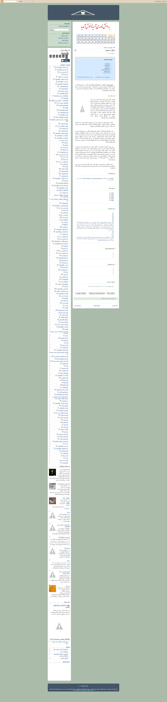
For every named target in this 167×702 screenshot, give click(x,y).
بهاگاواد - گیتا (66, 498)
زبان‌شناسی (65, 255)
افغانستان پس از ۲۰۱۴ (62, 103)
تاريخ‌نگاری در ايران (63, 161)
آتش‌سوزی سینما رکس (63, 483)
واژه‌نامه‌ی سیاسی (63, 434)
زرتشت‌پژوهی (64, 260)
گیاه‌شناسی (65, 387)
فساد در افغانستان (63, 326)
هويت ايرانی (64, 460)
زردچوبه (67, 586)
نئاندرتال (66, 424)
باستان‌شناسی (64, 130)
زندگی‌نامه (65, 267)
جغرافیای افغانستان (63, 183)
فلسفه (66, 329)
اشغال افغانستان (63, 93)
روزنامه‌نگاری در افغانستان (61, 241)
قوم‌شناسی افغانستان (62, 350)
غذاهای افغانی (64, 317)
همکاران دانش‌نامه (63, 37)
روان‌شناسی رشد (63, 238)
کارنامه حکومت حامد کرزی (61, 356)
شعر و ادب (65, 303)
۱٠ (89, 156)
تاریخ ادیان (65, 147)
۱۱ (109, 159)
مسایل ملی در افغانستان (61, 403)
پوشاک (66, 145)
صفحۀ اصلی (65, 40)
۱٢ (111, 168)
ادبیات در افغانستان (63, 81)
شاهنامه (66, 298)
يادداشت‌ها (107, 65)
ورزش (66, 443)
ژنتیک (66, 272)
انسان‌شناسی (64, 123)
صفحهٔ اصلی (96, 305)
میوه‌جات (65, 420)
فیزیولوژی (65, 340)
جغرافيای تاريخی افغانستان (61, 185)
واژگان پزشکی (64, 429)
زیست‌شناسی (64, 269)
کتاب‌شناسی (65, 370)
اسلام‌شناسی (64, 88)
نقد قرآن (65, 427)
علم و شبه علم (64, 312)
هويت (66, 458)
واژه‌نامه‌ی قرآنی (63, 439)
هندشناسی (65, 453)
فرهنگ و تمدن (64, 322)
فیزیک (66, 335)
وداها (68, 560)
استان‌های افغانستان (62, 84)
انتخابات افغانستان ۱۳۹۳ (61, 117)
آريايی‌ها (66, 74)
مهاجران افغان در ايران (62, 412)
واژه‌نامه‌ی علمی (63, 436)
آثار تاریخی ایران (63, 72)
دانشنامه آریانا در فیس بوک (60, 649)
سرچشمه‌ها (107, 71)
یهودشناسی (65, 462)
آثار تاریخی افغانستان (62, 69)
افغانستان (65, 98)
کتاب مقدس (65, 368)
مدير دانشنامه (64, 35)
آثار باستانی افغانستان (62, 67)
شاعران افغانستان (63, 293)
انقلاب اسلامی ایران (62, 126)
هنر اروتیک (65, 455)
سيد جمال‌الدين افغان (62, 291)
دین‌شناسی (65, 227)
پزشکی (66, 142)
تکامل (66, 166)
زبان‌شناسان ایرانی (63, 253)
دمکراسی (65, 222)
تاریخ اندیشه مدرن (63, 154)
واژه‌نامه (66, 431)
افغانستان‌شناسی (63, 105)
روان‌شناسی (65, 234)
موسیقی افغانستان (63, 410)
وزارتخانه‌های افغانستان (62, 448)
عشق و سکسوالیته (63, 310)
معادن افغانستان (63, 408)
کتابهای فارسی (64, 658)
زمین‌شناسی (65, 262)
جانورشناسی (64, 176)
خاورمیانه (65, 210)
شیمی (66, 305)
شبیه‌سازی (65, 300)
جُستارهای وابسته (105, 69)
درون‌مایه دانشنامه (63, 42)
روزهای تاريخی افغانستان (61, 243)
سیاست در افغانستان (62, 288)
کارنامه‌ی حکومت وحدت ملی (60, 361)
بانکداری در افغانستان (62, 135)
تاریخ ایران (65, 157)
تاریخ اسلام (65, 149)
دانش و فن (65, 217)
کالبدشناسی (65, 363)
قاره (67, 342)
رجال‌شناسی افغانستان (62, 229)
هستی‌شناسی (64, 450)
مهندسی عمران (64, 417)
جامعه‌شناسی (64, 173)
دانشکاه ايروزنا (64, 651)
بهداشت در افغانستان (62, 138)
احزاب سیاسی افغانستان (61, 79)
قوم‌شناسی (65, 347)
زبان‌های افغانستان (63, 257)
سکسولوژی (65, 279)
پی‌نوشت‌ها (107, 68)
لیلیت (68, 512)
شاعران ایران (64, 296)
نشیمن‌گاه (67, 548)
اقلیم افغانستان (64, 112)
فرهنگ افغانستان (63, 319)
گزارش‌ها (65, 380)
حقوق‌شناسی (64, 203)
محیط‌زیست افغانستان (62, 394)
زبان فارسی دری (63, 250)
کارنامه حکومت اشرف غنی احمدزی (58, 352)
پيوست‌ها (107, 66)
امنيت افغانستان (63, 114)
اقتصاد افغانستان (63, 110)
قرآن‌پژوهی (65, 345)
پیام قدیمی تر (77, 305)
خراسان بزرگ (64, 215)
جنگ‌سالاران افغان (63, 190)
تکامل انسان (64, 168)
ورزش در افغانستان (63, 446)
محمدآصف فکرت (63, 392)
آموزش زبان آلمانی (63, 76)
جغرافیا (66, 180)
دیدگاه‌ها (66, 224)
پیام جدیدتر (115, 305)
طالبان (66, 307)
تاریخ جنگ (65, 159)
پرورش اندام (64, 140)
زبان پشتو (65, 248)
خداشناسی (65, 212)
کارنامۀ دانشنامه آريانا (62, 358)
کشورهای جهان (64, 373)
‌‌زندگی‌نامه (107, 63)
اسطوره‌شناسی (64, 86)
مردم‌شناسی (64, 400)
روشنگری (65, 246)
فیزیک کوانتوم (64, 338)
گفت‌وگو (66, 382)
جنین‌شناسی (65, 192)
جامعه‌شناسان (64, 171)
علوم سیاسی (64, 315)
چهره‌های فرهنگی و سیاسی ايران (59, 199)
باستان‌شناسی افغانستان (61, 133)
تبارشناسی (65, 164)
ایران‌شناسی (64, 128)
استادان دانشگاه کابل (64, 537)
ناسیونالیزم (65, 422)
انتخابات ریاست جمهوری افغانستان (58, 119)
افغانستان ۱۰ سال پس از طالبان (59, 100)
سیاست (66, 286)
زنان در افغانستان (63, 265)
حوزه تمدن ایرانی (63, 208)
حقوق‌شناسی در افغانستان (61, 205)
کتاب (67, 366)
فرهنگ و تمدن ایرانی (62, 324)
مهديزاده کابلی (64, 415)
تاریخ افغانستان (64, 152)
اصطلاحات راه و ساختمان (61, 95)
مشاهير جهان (64, 405)
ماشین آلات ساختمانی (62, 389)
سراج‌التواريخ (64, 277)
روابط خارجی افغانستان (61, 231)
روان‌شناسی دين (63, 236)
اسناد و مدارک (64, 91)
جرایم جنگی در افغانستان (61, 178)
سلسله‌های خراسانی (62, 284)
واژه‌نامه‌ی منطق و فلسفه (61, 441)
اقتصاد (66, 107)
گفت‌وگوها (65, 385)
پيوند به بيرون (106, 72)
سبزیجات (65, 274)
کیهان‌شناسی (64, 377)
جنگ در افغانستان (63, 188)
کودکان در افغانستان (62, 375)
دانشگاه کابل (64, 219)
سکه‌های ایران (64, 281)
